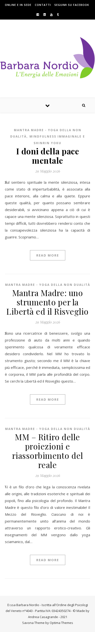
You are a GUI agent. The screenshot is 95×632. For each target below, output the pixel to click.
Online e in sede (18, 5)
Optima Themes (61, 623)
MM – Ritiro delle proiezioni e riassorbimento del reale (47, 450)
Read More (47, 255)
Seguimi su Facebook (71, 5)
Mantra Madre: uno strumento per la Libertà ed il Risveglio (47, 302)
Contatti (43, 5)
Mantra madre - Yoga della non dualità (47, 285)
